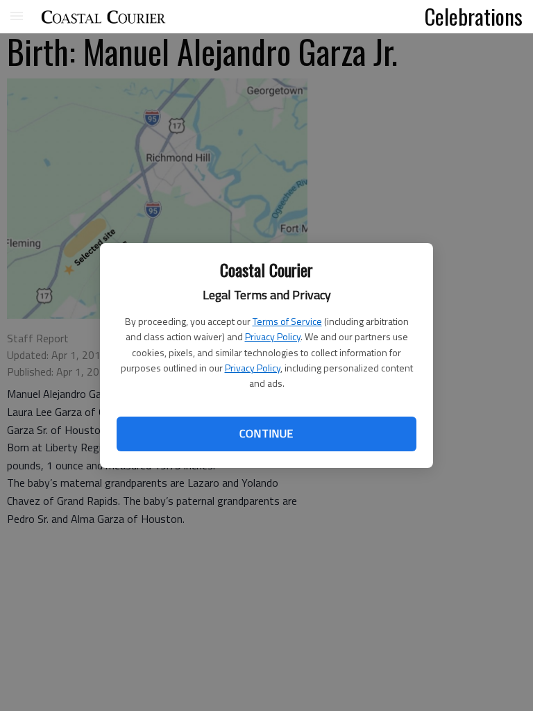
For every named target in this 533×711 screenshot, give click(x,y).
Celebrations (474, 16)
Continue (266, 433)
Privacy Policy (273, 336)
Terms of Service (287, 321)
